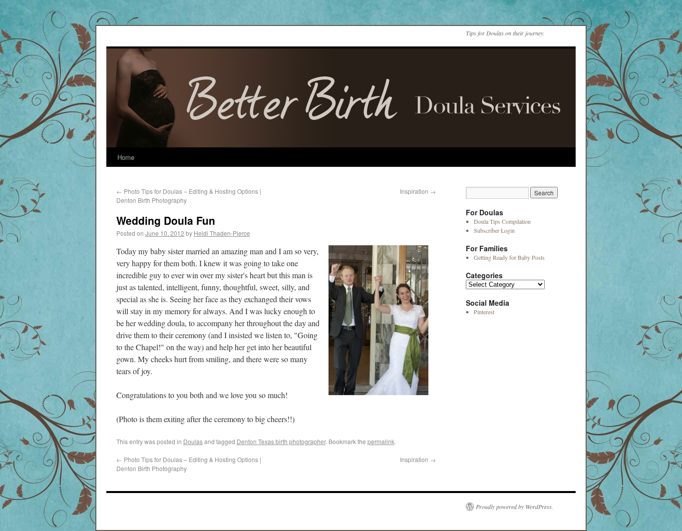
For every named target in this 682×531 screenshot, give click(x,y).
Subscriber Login (494, 230)
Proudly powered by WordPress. (514, 507)
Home (125, 157)
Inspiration (418, 191)
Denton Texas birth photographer (281, 441)
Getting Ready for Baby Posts (509, 257)
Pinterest (484, 312)
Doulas (193, 441)
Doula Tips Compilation (502, 221)
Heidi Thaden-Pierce (222, 233)
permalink (380, 441)
